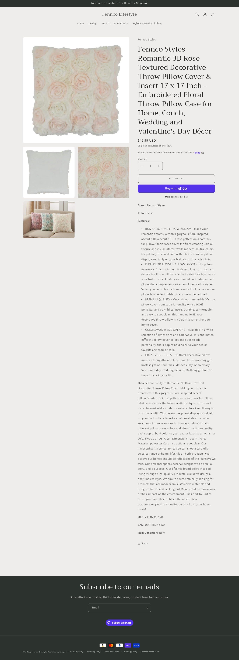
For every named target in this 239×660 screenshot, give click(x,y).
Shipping (142, 146)
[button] (197, 14)
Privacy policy (93, 652)
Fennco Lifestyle (39, 652)
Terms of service (111, 652)
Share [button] (144, 543)
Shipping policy (130, 652)
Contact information (150, 652)
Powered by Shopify (57, 652)
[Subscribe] (147, 608)
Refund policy (76, 652)
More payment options (176, 197)
